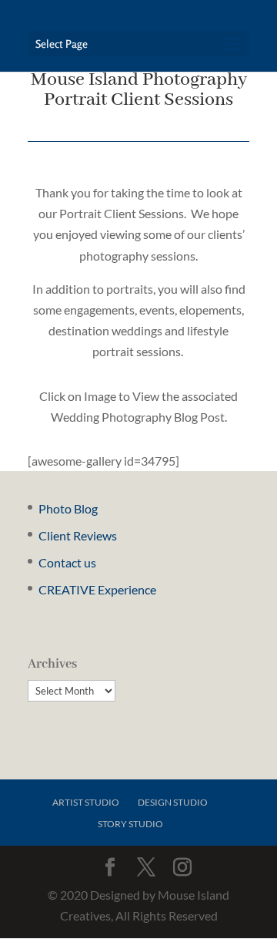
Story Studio (130, 824)
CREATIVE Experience (97, 589)
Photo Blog (68, 508)
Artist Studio (85, 802)
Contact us (67, 562)
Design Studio (173, 802)
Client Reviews (77, 535)
